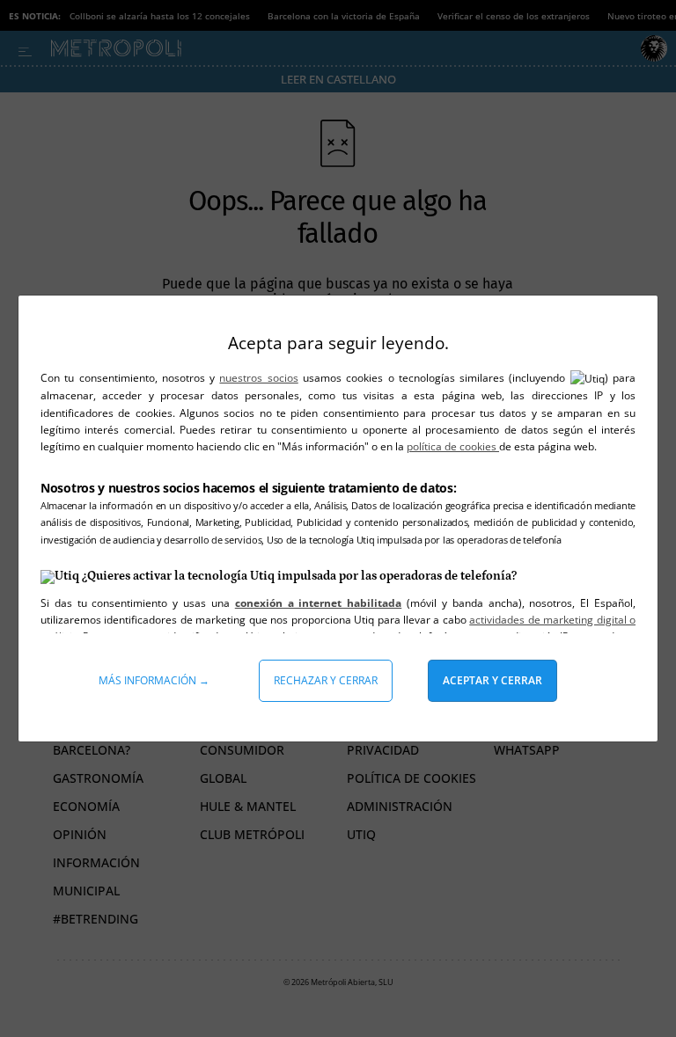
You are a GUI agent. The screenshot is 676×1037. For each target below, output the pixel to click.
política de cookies (453, 446)
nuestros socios (258, 377)
